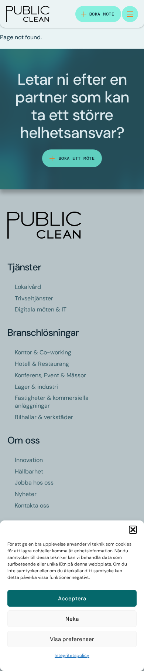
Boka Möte (101, 14)
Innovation (29, 460)
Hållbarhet (29, 471)
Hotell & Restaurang (42, 364)
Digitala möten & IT (40, 309)
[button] (133, 529)
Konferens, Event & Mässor (50, 375)
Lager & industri (36, 387)
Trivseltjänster (34, 298)
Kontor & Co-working (43, 352)
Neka (72, 619)
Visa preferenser (72, 639)
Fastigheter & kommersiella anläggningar (52, 401)
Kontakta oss (32, 505)
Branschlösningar (43, 332)
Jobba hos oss (34, 482)
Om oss (23, 440)
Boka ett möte (77, 158)
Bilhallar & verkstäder (44, 417)
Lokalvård (28, 287)
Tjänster (24, 267)
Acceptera (72, 598)
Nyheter (26, 494)
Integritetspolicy (72, 655)
